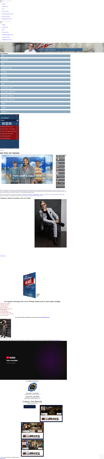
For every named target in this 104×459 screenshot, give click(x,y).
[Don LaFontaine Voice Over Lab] (32, 456)
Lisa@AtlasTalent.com (36, 394)
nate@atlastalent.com (45, 317)
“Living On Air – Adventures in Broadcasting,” (31, 194)
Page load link (2, 458)
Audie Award (61, 194)
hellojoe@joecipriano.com (32, 403)
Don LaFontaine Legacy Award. (36, 195)
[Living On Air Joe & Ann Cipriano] (32, 438)
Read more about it (57, 340)
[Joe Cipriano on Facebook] (51, 421)
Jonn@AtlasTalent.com (35, 397)
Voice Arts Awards (52, 194)
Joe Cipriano (17, 42)
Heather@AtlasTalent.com (35, 398)
